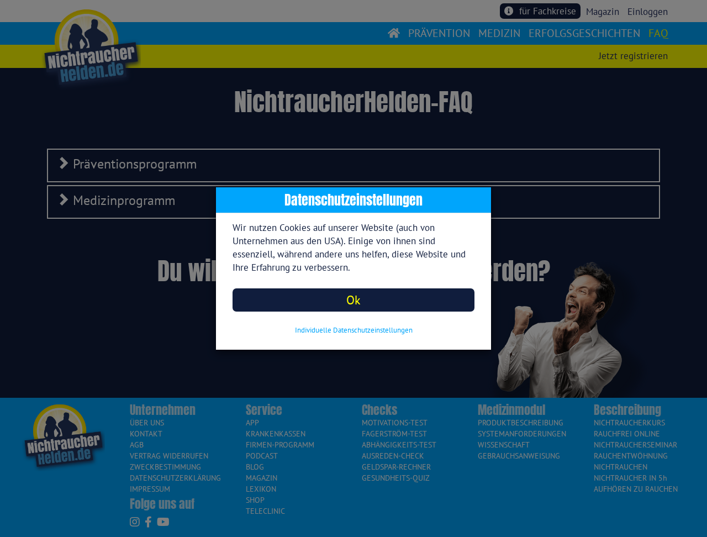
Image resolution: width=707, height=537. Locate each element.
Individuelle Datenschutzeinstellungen (354, 330)
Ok (353, 300)
